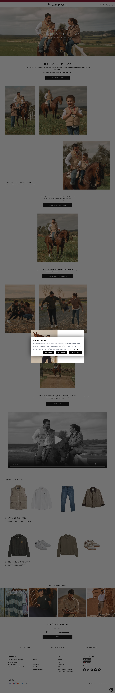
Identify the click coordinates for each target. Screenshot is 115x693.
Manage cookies (48, 352)
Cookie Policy (75, 349)
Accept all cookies (75, 352)
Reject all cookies (61, 352)
